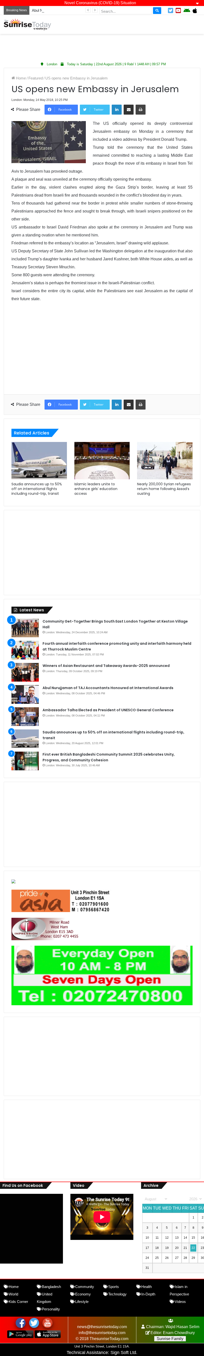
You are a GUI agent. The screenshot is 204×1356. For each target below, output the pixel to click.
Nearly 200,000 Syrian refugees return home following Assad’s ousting (164, 489)
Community (84, 1287)
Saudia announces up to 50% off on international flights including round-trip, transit (36, 489)
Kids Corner (18, 1301)
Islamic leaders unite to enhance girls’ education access (95, 489)
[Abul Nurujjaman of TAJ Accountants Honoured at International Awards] (25, 694)
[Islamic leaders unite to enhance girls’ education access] (102, 460)
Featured (35, 78)
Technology (117, 1294)
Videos (180, 1301)
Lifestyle (82, 1301)
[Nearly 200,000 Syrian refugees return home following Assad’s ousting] (165, 460)
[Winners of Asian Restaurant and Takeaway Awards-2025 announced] (25, 672)
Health (146, 1287)
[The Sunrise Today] (27, 24)
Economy (83, 1294)
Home (20, 78)
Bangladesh (51, 1287)
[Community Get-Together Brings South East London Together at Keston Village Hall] (25, 628)
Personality (51, 1309)
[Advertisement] (102, 46)
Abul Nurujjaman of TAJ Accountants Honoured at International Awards (108, 687)
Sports (113, 1287)
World (13, 1294)
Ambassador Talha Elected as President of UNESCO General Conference (108, 710)
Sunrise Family (170, 1339)
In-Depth (148, 1294)
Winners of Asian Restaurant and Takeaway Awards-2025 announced (106, 665)
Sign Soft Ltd (123, 1352)
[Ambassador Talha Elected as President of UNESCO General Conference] (25, 716)
